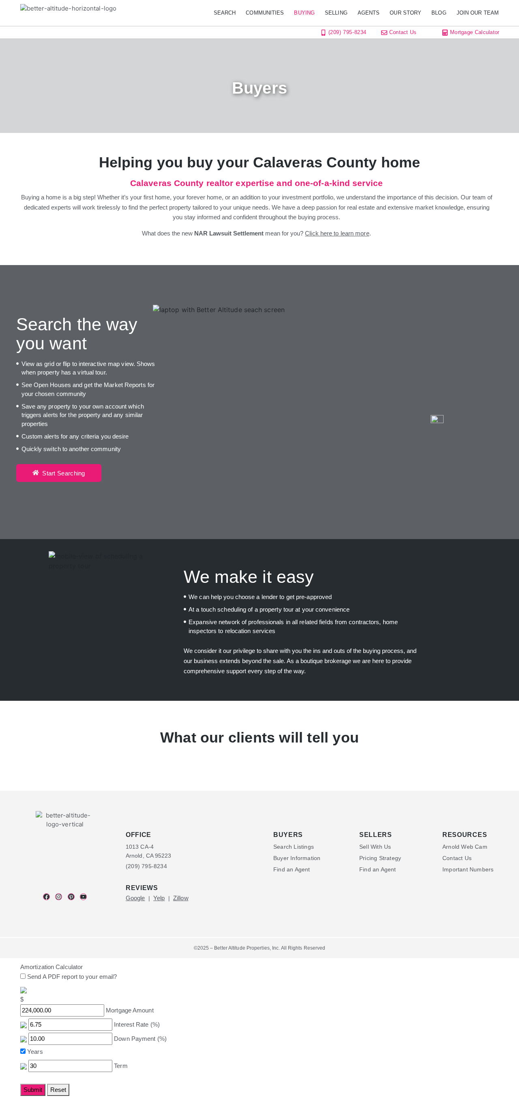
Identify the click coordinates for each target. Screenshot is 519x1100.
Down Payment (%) (140, 1038)
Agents (369, 12)
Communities (265, 12)
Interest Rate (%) (137, 1024)
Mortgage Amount (130, 1010)
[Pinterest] (71, 896)
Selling (336, 12)
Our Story (405, 12)
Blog (438, 12)
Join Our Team (478, 12)
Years (35, 1051)
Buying (304, 12)
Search (225, 12)
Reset (58, 1089)
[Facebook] (46, 896)
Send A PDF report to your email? (72, 976)
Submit (33, 1089)
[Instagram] (58, 896)
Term (120, 1065)
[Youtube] (83, 896)
